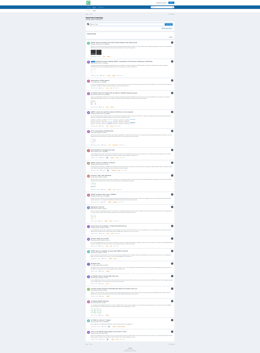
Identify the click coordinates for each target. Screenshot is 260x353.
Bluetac (92, 151)
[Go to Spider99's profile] (88, 163)
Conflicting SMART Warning (99, 301)
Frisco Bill (93, 265)
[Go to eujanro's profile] (88, 62)
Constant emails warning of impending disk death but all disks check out (114, 288)
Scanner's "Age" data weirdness (101, 175)
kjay (92, 302)
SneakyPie (93, 44)
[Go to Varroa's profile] (88, 289)
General (105, 132)
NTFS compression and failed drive (102, 131)
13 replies (103, 170)
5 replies (102, 88)
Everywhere (167, 7)
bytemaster (93, 196)
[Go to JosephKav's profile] (88, 226)
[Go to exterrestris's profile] (88, 93)
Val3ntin (92, 333)
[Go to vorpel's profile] (88, 251)
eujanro (92, 63)
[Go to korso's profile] (88, 131)
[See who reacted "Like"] (107, 157)
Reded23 (93, 277)
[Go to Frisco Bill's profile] (88, 264)
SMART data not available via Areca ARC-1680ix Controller (109, 251)
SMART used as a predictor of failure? (103, 163)
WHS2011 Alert (95, 263)
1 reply (100, 221)
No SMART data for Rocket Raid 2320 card (104, 276)
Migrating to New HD (97, 207)
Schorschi (93, 321)
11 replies (104, 145)
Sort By (170, 37)
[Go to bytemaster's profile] (88, 195)
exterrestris (93, 94)
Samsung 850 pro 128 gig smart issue (103, 150)
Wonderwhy (93, 113)
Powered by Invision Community (130, 351)
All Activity (88, 10)
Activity (94, 7)
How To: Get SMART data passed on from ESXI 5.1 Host (108, 331)
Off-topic (107, 164)
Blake (92, 208)
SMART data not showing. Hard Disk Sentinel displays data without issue (114, 42)
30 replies (103, 339)
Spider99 (93, 164)
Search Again (168, 24)
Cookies (130, 348)
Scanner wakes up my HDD (99, 238)
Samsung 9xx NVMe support (100, 80)
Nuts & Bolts (105, 333)
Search (94, 10)
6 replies (102, 126)
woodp (92, 177)
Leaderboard (101, 7)
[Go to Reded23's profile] (88, 276)
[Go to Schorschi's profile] (88, 320)
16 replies (102, 157)
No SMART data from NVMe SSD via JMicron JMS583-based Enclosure (114, 93)
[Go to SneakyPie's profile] (88, 43)
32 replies (102, 233)
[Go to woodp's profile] (88, 176)
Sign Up (171, 2)
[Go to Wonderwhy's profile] (88, 112)
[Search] (172, 7)
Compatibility (106, 44)
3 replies (104, 189)
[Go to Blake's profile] (88, 207)
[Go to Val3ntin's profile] (88, 332)
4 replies (103, 75)
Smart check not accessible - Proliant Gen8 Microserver (109, 226)
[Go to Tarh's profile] (88, 81)
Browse (88, 7)
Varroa (92, 290)
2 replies (102, 107)
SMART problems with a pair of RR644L (103, 194)
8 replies (102, 296)
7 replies (102, 246)
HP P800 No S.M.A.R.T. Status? (101, 320)
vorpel (92, 252)
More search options (167, 28)
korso (92, 132)
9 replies (102, 283)
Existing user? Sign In (161, 2)
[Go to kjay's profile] (88, 301)
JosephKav (93, 227)
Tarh (92, 82)
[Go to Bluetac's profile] (88, 150)
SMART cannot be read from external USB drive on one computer (112, 112)
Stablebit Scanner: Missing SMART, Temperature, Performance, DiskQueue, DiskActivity (124, 61)
